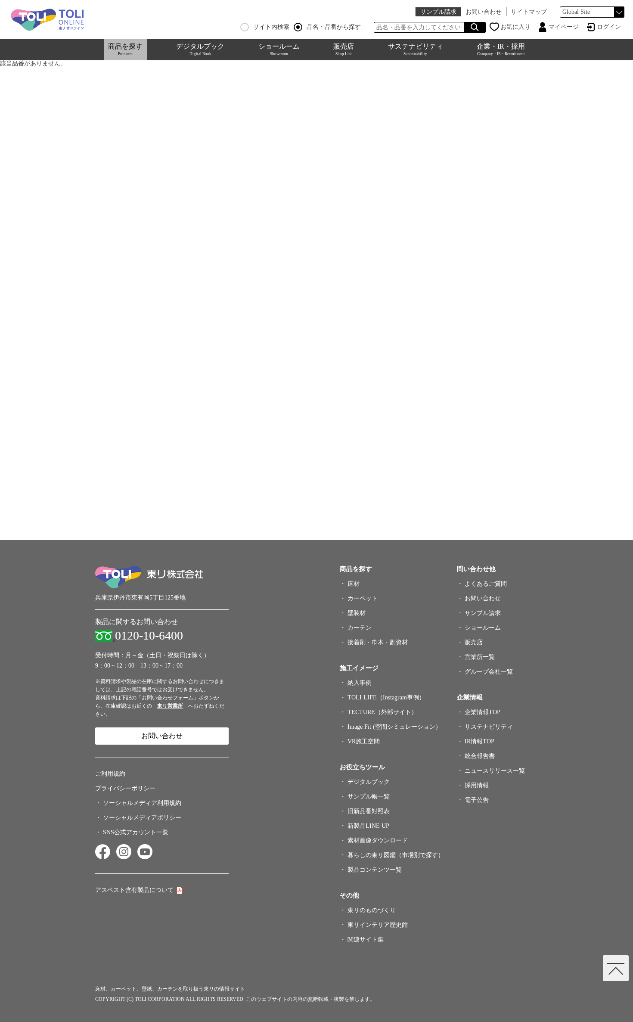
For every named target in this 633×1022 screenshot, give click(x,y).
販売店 (343, 49)
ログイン (609, 27)
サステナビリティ (415, 49)
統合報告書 (480, 756)
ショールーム (279, 49)
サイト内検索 (271, 27)
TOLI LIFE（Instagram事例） (386, 697)
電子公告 (477, 800)
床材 (354, 584)
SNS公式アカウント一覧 (135, 832)
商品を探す (125, 49)
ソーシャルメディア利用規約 (142, 803)
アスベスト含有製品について (134, 890)
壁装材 (357, 613)
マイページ (564, 27)
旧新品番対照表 (369, 811)
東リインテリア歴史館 (378, 925)
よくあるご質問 (486, 584)
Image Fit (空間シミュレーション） (394, 727)
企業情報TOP (482, 712)
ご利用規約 (110, 773)
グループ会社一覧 (489, 671)
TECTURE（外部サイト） (382, 712)
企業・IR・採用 (501, 49)
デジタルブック (200, 49)
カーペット (363, 598)
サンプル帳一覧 (369, 796)
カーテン (360, 627)
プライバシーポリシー (125, 788)
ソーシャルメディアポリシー (142, 817)
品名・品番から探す (334, 27)
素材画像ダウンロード (378, 840)
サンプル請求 (438, 12)
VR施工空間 (364, 741)
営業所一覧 (480, 657)
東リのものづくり (372, 910)
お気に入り (515, 27)
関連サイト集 (366, 939)
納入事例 (360, 683)
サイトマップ (529, 12)
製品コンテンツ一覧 (375, 870)
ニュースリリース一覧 (495, 770)
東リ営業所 (170, 706)
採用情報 (477, 785)
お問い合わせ (483, 12)
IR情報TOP (479, 741)
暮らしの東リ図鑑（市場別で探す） (396, 855)
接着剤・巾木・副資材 (378, 642)
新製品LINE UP (368, 826)
